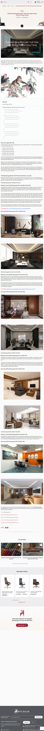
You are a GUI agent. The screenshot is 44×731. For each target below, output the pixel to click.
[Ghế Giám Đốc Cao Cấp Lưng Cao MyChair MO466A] (7, 582)
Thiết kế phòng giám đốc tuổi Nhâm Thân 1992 (10, 109)
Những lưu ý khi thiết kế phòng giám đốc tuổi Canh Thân (12, 117)
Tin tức (12, 5)
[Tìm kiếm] (27, 4)
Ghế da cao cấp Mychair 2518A (35, 592)
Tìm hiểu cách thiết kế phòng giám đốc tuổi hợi (10, 522)
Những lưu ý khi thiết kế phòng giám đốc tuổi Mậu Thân (12, 125)
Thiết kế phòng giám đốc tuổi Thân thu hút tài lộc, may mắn (13, 107)
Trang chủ (4, 5)
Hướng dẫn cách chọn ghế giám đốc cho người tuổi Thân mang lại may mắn (20, 289)
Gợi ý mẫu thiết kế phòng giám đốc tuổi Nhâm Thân (12, 112)
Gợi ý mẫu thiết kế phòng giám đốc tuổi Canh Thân (12, 119)
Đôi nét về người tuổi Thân (7, 104)
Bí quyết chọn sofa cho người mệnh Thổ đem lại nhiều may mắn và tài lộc (11, 558)
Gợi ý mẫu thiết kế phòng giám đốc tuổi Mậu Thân (12, 127)
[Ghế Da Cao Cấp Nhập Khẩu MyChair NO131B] (22, 582)
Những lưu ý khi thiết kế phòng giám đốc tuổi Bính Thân (12, 133)
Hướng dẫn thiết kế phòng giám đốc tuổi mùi (9, 514)
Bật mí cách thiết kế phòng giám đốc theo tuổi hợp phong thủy (18, 208)
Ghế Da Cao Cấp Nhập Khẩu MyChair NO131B (21, 592)
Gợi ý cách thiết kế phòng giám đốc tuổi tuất (9, 520)
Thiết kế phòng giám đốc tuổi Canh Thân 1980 (10, 115)
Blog (9, 5)
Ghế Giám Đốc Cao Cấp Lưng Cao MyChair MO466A (7, 592)
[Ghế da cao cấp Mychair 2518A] (36, 582)
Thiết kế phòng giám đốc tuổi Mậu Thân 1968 (10, 123)
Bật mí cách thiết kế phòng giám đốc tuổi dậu (9, 517)
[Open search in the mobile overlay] (28, 2)
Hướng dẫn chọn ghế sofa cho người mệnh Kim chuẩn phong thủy (33, 558)
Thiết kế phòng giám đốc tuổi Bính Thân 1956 (10, 131)
